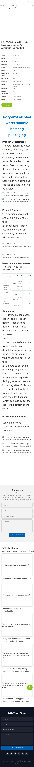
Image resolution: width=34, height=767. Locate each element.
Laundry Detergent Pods (21, 551)
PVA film (17, 149)
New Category (6, 551)
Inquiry (7, 105)
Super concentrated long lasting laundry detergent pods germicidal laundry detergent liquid (15, 670)
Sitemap (23, 761)
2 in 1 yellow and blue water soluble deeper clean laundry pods (16, 640)
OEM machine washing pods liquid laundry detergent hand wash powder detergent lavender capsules (17, 700)
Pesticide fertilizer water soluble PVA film (16, 579)
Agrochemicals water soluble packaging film (13, 609)
